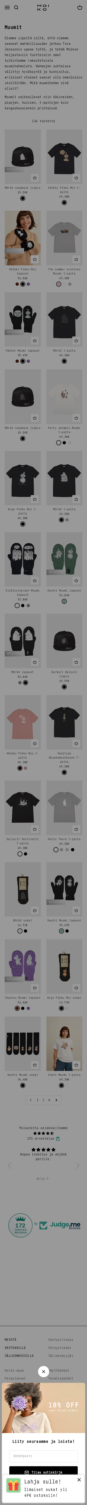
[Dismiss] (79, 1481)
